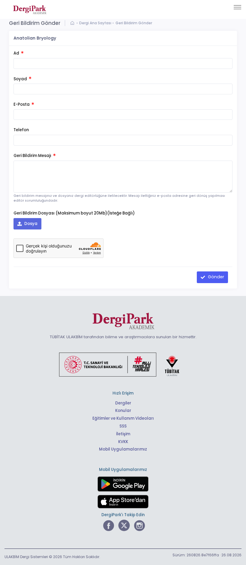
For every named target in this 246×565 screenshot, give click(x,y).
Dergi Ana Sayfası (95, 22)
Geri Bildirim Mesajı (33, 155)
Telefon (21, 130)
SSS (123, 426)
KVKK (123, 442)
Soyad (21, 79)
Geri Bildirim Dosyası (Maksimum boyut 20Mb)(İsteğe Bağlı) (74, 213)
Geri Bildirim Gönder (134, 22)
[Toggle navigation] (237, 7)
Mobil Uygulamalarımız (123, 449)
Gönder (215, 277)
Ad (17, 53)
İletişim (123, 434)
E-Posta (22, 104)
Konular (123, 410)
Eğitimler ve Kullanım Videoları (123, 418)
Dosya (30, 223)
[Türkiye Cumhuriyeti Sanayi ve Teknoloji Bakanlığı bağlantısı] (123, 364)
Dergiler (123, 403)
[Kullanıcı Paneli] (73, 23)
